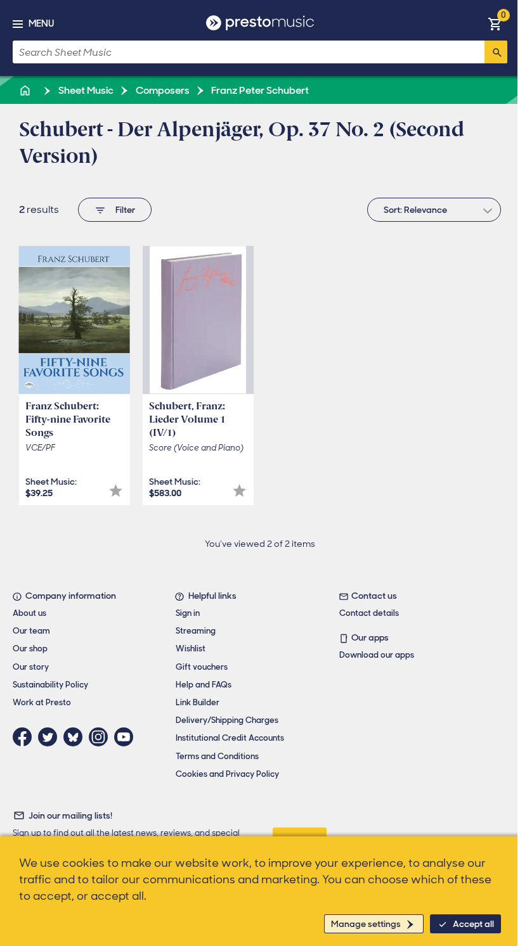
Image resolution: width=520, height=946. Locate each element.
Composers (162, 90)
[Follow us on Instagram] (101, 736)
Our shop (30, 648)
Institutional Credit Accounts (230, 737)
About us (29, 613)
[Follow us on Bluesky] (76, 736)
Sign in (188, 613)
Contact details (369, 613)
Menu (41, 23)
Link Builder (197, 702)
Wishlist (190, 648)
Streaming (196, 630)
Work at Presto (42, 702)
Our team (31, 630)
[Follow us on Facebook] (25, 736)
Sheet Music (85, 90)
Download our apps (376, 654)
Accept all (473, 924)
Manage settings (366, 924)
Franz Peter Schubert (259, 90)
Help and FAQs (203, 684)
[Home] (26, 90)
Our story (31, 667)
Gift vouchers (202, 667)
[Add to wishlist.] (116, 491)
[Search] (495, 52)
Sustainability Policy (50, 684)
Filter (125, 209)
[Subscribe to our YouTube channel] (127, 736)
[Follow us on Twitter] (50, 736)
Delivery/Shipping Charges (227, 720)
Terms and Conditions (217, 756)
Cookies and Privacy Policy (227, 774)
